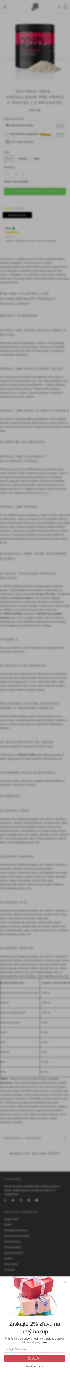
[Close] (65, 1281)
